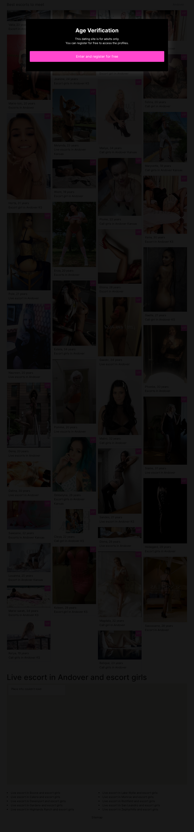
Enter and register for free (97, 56)
